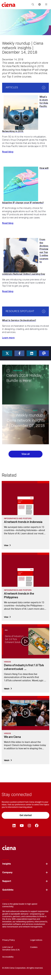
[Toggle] (47, 863)
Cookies (33, 947)
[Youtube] (22, 825)
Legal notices (36, 940)
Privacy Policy (8, 940)
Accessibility (7, 957)
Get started (26, 815)
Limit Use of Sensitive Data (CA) (11, 948)
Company (7, 872)
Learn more (8, 337)
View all (26, 454)
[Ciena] (9, 846)
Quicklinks (7, 890)
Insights (6, 864)
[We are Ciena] (25, 713)
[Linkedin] (13, 825)
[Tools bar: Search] (33, 4)
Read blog (7, 151)
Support (6, 881)
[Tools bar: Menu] (45, 4)
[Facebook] (36, 825)
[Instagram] (29, 825)
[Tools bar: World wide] (39, 4)
